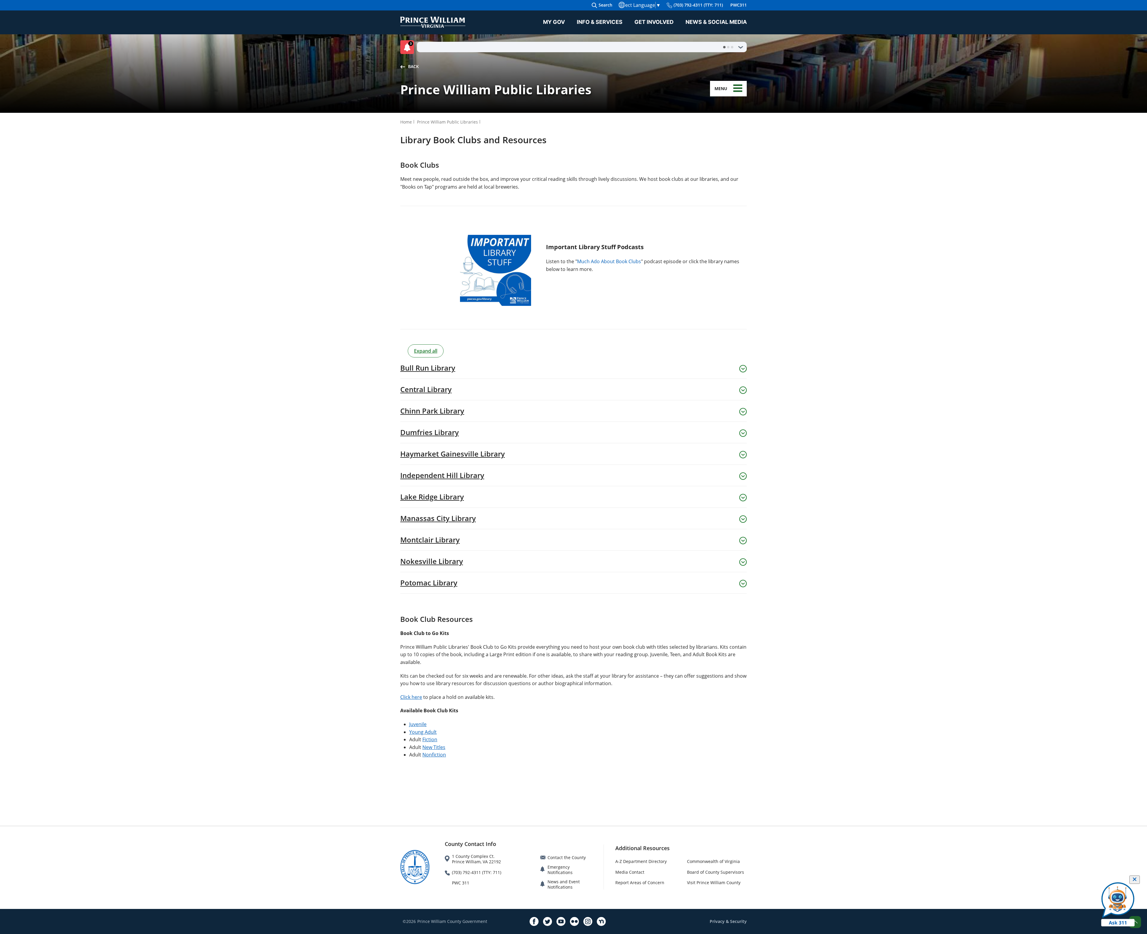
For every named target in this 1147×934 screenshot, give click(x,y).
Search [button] (605, 5)
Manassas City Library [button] (438, 518)
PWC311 (738, 5)
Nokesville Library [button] (431, 561)
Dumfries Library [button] (429, 432)
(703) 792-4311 (698, 5)
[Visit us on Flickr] (574, 921)
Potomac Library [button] (428, 582)
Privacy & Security (728, 921)
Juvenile (418, 724)
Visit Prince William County (713, 882)
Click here (411, 697)
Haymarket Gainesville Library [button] (452, 453)
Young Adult (423, 732)
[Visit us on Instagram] (587, 921)
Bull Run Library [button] (427, 367)
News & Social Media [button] (716, 22)
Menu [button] (720, 88)
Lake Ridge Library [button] (432, 496)
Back (413, 66)
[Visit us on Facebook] (534, 921)
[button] (408, 47)
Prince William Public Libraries (447, 122)
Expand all (425, 351)
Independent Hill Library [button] (442, 475)
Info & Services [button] (599, 22)
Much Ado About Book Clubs (609, 261)
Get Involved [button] (654, 22)
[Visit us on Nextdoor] (601, 921)
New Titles (433, 747)
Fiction (429, 739)
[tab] (724, 47)
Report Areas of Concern (639, 882)
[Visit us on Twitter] (547, 921)
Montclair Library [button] (430, 539)
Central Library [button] (426, 389)
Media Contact (629, 872)
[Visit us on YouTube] (560, 921)
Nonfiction (434, 754)
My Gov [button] (554, 22)
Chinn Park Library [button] (432, 410)
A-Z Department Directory (641, 861)
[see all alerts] (740, 47)
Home (406, 122)
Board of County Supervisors (715, 872)
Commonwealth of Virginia (713, 861)
